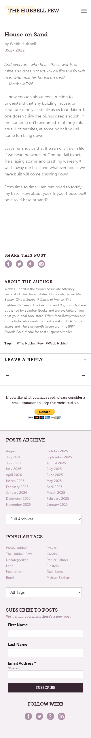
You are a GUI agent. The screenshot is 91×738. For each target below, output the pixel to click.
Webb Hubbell (58, 343)
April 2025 (54, 487)
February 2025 (58, 499)
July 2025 (54, 469)
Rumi (10, 578)
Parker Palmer (57, 560)
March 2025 (56, 493)
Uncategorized (17, 560)
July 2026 (13, 457)
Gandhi (52, 554)
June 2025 (55, 475)
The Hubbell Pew (31, 343)
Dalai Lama (55, 572)
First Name (18, 625)
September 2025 (59, 457)
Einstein (53, 566)
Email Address (22, 663)
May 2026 (13, 469)
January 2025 (57, 505)
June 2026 (14, 463)
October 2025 (57, 451)
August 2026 (15, 451)
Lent (9, 566)
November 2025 (18, 505)
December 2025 (18, 499)
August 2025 (56, 463)
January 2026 (16, 493)
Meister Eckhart (58, 578)
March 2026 (15, 481)
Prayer (52, 548)
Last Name (17, 644)
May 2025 (54, 481)
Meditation (14, 572)
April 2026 (14, 475)
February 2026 (17, 487)
